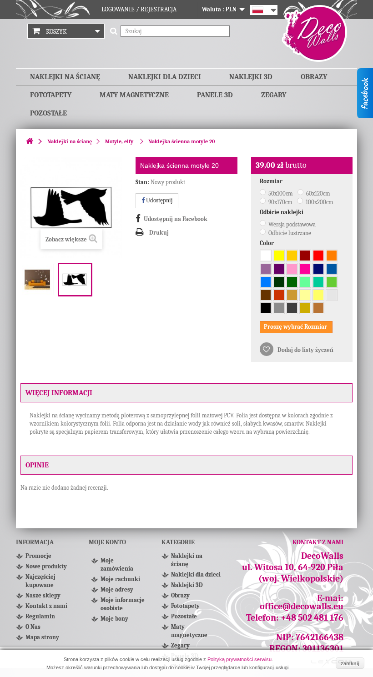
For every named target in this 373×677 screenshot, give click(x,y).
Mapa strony (42, 637)
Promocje (38, 555)
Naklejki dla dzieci (164, 77)
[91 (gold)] (305, 308)
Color (267, 243)
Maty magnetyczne (134, 95)
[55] (305, 282)
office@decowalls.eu (301, 606)
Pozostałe (48, 113)
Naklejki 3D (250, 77)
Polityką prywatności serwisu (239, 659)
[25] (279, 256)
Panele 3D (215, 95)
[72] (332, 295)
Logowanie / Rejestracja (138, 9)
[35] (332, 256)
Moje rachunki (120, 579)
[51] (332, 269)
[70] (266, 308)
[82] (305, 295)
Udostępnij (158, 200)
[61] (292, 282)
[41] (305, 269)
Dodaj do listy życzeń (304, 349)
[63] (332, 282)
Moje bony (114, 618)
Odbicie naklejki (282, 212)
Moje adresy (117, 589)
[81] (292, 295)
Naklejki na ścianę (65, 77)
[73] (292, 308)
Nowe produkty (46, 566)
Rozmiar (272, 181)
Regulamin (40, 616)
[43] (266, 269)
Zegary (273, 95)
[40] (279, 269)
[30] (305, 256)
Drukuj (159, 232)
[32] (318, 256)
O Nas (32, 626)
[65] (318, 269)
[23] (318, 295)
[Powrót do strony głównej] (29, 141)
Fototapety (50, 95)
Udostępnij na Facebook (175, 219)
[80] (266, 295)
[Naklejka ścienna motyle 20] (37, 279)
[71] (279, 308)
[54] (318, 282)
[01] (266, 256)
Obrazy (314, 77)
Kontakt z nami (46, 605)
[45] (292, 269)
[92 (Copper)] (318, 308)
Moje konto (107, 542)
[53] (266, 282)
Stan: (142, 182)
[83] (279, 295)
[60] (279, 282)
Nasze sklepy (42, 595)
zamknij (350, 663)
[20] (292, 256)
